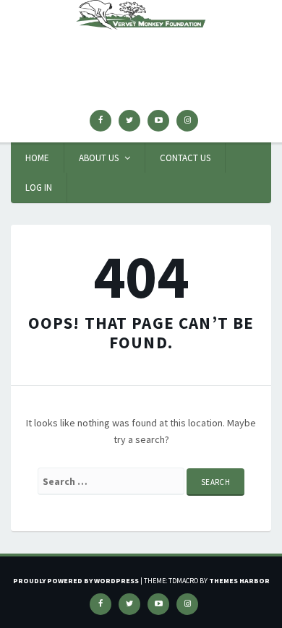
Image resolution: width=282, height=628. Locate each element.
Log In (38, 187)
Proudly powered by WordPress (76, 580)
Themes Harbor (239, 580)
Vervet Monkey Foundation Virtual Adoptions (141, 55)
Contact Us (185, 158)
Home (37, 158)
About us (99, 158)
